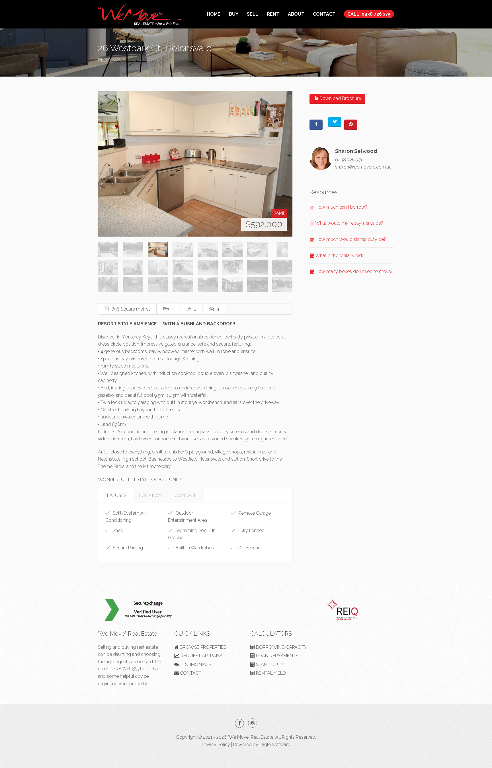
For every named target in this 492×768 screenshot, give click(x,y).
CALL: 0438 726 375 (369, 14)
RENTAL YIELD (270, 673)
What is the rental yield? (339, 255)
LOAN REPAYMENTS (276, 655)
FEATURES (115, 495)
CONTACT (324, 14)
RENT (273, 14)
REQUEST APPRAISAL (202, 655)
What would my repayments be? (348, 223)
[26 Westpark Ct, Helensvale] (195, 164)
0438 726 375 (349, 160)
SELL (252, 14)
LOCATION (150, 495)
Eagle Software (274, 744)
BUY (233, 14)
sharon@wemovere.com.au (363, 167)
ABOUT (296, 14)
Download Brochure (339, 98)
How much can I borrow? (340, 207)
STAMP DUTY (269, 664)
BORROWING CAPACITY (281, 647)
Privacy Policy (216, 744)
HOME (213, 14)
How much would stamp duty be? (350, 239)
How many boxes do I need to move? (353, 271)
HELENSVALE (112, 60)
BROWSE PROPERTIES (202, 647)
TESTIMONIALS (195, 664)
